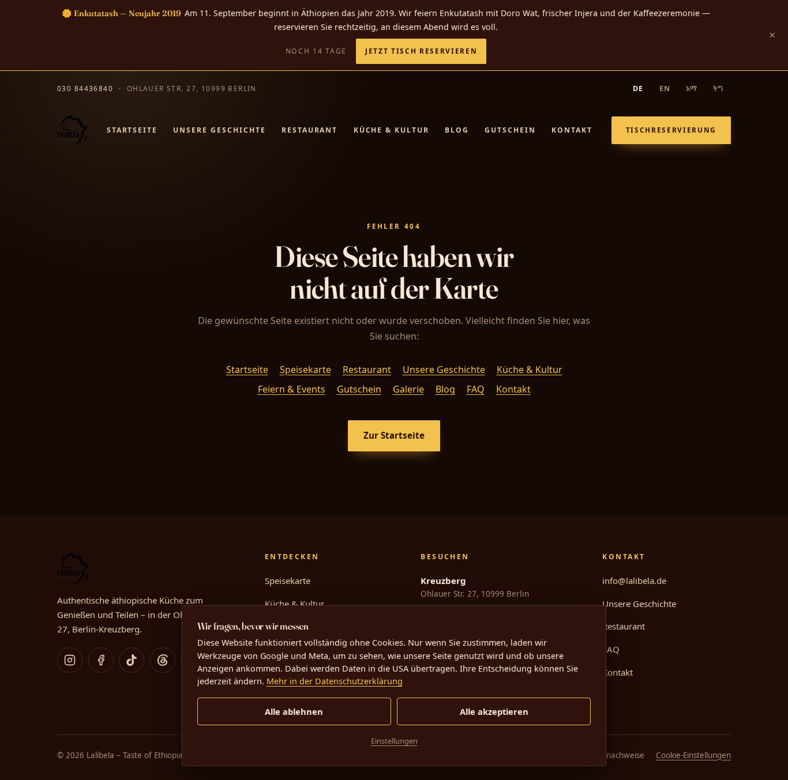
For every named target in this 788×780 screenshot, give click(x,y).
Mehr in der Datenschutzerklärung (335, 681)
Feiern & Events (291, 389)
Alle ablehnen (294, 711)
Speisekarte (305, 369)
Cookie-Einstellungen (693, 755)
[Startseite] (72, 130)
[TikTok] (131, 660)
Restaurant (309, 130)
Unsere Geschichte (219, 130)
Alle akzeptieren (494, 711)
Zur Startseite (394, 435)
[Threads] (162, 660)
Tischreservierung (671, 129)
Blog (457, 130)
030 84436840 (85, 88)
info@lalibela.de (634, 580)
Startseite (132, 130)
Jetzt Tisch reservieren (421, 50)
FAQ (476, 389)
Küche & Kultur (391, 130)
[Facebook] (101, 660)
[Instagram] (69, 660)
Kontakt (571, 130)
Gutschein (510, 130)
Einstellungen (394, 741)
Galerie (408, 389)
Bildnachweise (618, 755)
